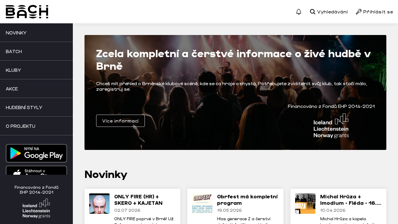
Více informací (120, 120)
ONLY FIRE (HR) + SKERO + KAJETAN (138, 199)
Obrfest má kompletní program (247, 199)
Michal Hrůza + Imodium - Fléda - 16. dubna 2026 (348, 202)
